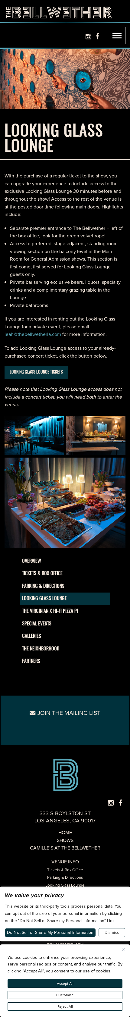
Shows (65, 840)
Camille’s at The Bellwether (65, 847)
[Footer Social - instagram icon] (111, 803)
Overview (31, 561)
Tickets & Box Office (42, 573)
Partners (31, 661)
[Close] (123, 949)
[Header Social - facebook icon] (97, 37)
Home (65, 832)
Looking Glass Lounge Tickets (36, 372)
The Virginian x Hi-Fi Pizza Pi (50, 611)
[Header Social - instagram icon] (88, 37)
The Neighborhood (40, 648)
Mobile (116, 35)
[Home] (59, 11)
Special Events (36, 623)
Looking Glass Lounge (44, 598)
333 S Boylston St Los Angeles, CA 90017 (65, 816)
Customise (65, 995)
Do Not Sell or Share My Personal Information (50, 932)
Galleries (31, 636)
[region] (65, 980)
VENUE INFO (65, 861)
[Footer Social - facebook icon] (120, 803)
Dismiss (112, 932)
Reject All (65, 1006)
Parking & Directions (43, 586)
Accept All (65, 983)
